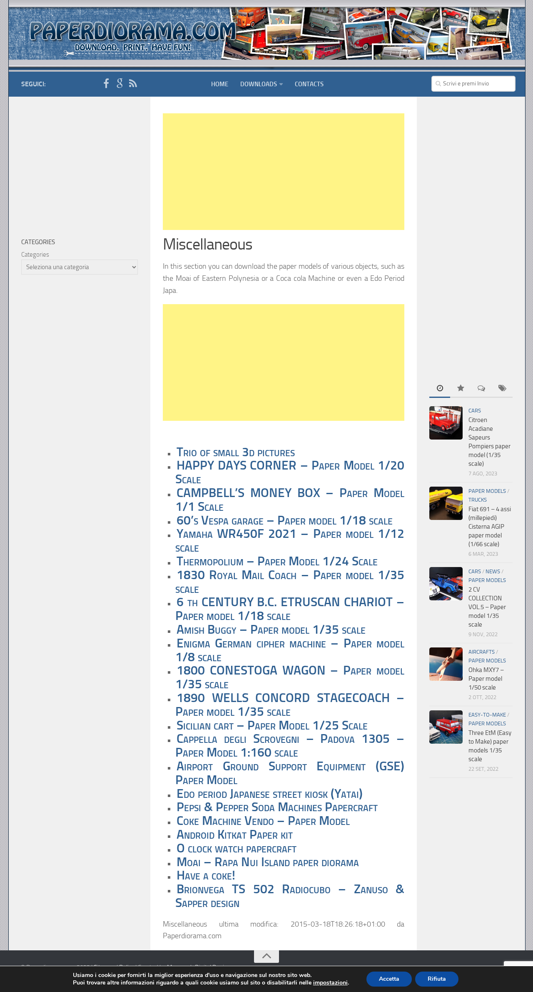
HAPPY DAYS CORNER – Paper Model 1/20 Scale (289, 472)
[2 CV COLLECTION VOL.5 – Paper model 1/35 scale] (446, 583)
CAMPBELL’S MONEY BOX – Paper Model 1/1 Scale (289, 499)
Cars (474, 410)
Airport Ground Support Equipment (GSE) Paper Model (289, 773)
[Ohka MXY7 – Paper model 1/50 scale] (446, 664)
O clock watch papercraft (236, 848)
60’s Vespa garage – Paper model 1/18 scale (285, 520)
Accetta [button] (389, 979)
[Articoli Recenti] (439, 389)
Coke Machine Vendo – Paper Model (263, 820)
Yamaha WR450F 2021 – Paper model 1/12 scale (289, 540)
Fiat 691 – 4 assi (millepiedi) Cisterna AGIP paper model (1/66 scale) (489, 526)
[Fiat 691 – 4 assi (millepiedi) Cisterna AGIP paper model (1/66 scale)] (446, 503)
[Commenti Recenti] (481, 389)
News (493, 571)
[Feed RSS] (133, 84)
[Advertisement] (283, 171)
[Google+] (120, 84)
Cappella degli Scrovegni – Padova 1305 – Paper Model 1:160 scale (289, 745)
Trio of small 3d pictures (236, 452)
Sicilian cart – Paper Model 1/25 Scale (272, 725)
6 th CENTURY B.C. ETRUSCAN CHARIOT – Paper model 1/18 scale (289, 609)
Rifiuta (437, 979)
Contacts (309, 84)
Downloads (258, 84)
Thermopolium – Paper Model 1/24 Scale (277, 561)
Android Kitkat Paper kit (235, 834)
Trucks (477, 500)
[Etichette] (502, 389)
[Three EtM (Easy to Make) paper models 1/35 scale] (446, 727)
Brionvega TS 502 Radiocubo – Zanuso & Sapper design (289, 896)
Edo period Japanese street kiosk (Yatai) (270, 793)
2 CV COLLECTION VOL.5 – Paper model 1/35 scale (487, 607)
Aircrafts (481, 652)
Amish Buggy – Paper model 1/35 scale (271, 629)
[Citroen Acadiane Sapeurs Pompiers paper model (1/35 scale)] (446, 423)
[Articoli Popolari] (460, 389)
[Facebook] (106, 84)
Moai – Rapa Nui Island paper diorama (268, 862)
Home (219, 84)
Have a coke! (206, 875)
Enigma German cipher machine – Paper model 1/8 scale (289, 650)
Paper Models (487, 491)
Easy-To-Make (487, 715)
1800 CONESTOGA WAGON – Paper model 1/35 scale (289, 677)
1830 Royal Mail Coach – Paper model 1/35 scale (289, 581)
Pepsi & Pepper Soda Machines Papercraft (277, 807)
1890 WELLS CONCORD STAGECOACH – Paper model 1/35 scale (289, 704)
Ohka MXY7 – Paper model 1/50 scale (486, 678)
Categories (35, 254)
